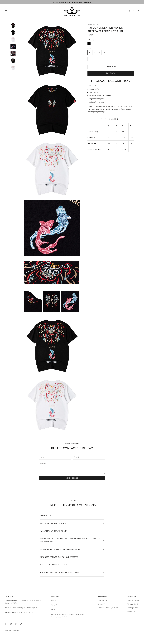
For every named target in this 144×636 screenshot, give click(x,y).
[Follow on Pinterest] (16, 624)
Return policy (131, 611)
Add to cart (111, 67)
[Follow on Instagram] (11, 624)
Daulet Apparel (92, 24)
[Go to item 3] (13, 39)
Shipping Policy (132, 608)
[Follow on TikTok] (21, 624)
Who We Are (102, 601)
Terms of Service (133, 601)
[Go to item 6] (13, 61)
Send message (72, 478)
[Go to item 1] (13, 25)
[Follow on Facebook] (6, 624)
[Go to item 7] (13, 68)
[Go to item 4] (13, 46)
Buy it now (110, 73)
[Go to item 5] (13, 54)
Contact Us (101, 604)
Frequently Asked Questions (108, 608)
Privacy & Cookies (133, 604)
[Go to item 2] (13, 32)
